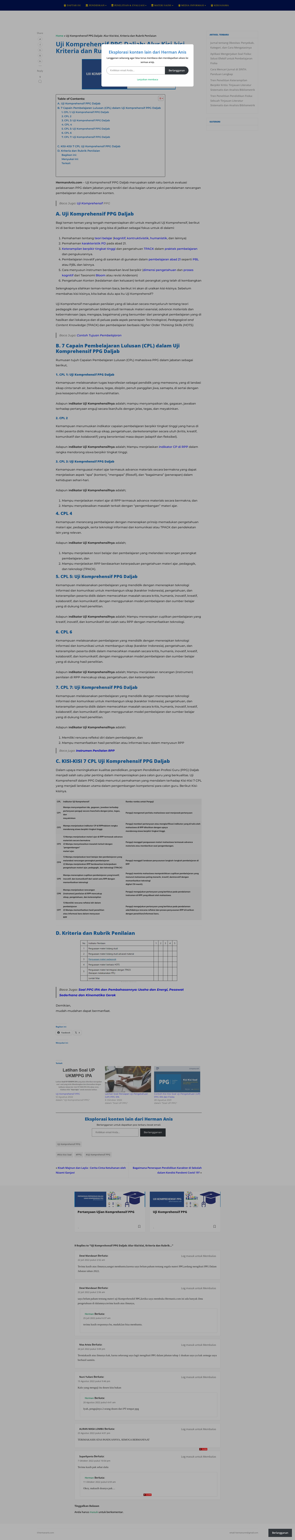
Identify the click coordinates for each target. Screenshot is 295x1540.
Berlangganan (177, 70)
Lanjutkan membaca (147, 79)
